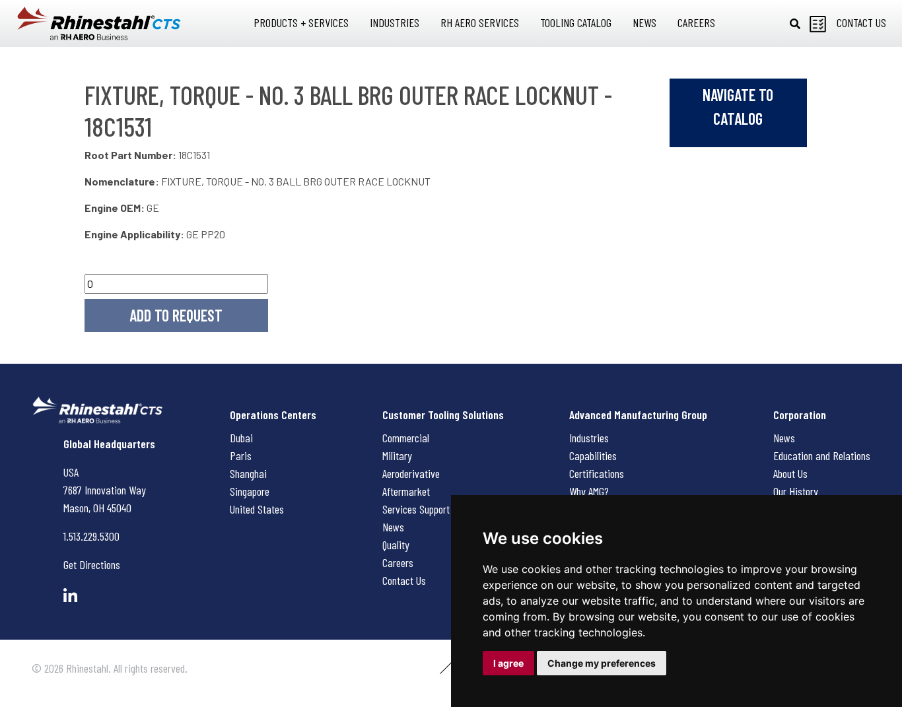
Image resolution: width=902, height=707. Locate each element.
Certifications (596, 473)
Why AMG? (589, 491)
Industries (589, 437)
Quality (395, 544)
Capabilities (593, 455)
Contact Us (404, 580)
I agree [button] (508, 663)
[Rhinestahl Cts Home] (99, 23)
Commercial (405, 437)
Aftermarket (406, 491)
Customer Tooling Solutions (443, 414)
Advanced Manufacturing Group (638, 414)
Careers (397, 562)
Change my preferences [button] (601, 663)
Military (397, 455)
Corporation (799, 414)
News (393, 527)
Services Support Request (433, 509)
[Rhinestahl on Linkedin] (70, 595)
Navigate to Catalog (738, 106)
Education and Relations (821, 455)
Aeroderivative (411, 473)
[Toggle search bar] (795, 23)
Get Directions (91, 564)
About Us (790, 473)
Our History (795, 491)
